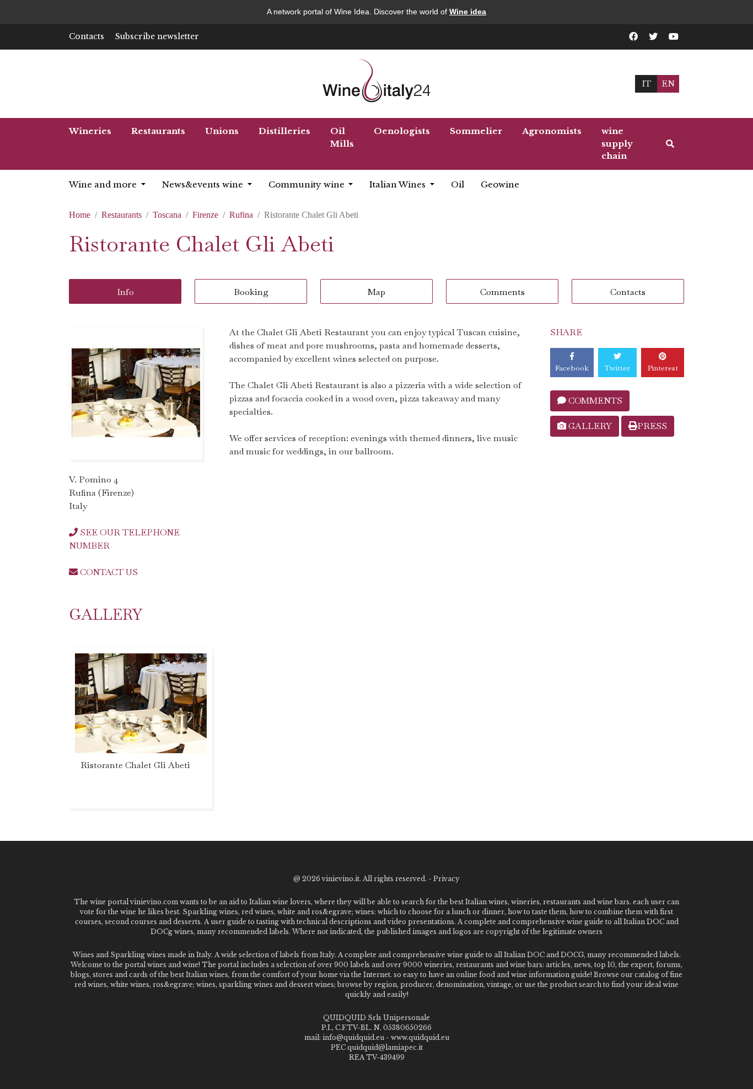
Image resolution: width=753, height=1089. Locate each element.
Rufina (241, 214)
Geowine (500, 184)
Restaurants (158, 131)
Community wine (307, 184)
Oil (457, 184)
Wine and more (104, 184)
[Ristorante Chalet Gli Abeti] (136, 393)
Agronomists (552, 131)
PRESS (652, 426)
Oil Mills (342, 137)
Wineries (90, 131)
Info (125, 292)
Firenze (205, 214)
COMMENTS (594, 400)
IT (646, 83)
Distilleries (284, 131)
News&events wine (203, 184)
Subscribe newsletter (157, 36)
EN (668, 83)
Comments (502, 292)
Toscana (167, 214)
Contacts (86, 36)
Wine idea (467, 11)
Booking (251, 292)
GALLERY (589, 426)
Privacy (446, 879)
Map (376, 292)
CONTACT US (108, 572)
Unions (222, 131)
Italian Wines (398, 184)
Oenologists (402, 131)
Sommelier (476, 131)
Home (79, 214)
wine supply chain (617, 143)
